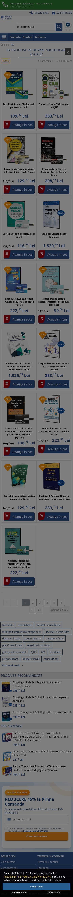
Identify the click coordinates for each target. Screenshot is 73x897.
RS (12, 44)
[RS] (6, 18)
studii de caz (51, 658)
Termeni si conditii (48, 861)
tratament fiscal (54, 638)
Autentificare (62, 13)
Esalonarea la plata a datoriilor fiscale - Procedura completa (54, 301)
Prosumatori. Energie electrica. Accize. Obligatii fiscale (54, 172)
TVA (43, 652)
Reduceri (40, 37)
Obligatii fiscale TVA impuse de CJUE (54, 106)
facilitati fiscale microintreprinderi (22, 631)
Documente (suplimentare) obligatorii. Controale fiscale (19, 170)
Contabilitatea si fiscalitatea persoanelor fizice (19, 497)
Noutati (28, 37)
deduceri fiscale (11, 638)
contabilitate (25, 625)
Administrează (19, 892)
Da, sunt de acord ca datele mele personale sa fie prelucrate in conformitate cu (36, 829)
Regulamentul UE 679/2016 (35, 831)
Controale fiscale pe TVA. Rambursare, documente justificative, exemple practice (19, 433)
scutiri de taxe (33, 638)
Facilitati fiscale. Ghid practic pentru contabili (19, 106)
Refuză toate (53, 892)
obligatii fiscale (31, 658)
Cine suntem (8, 861)
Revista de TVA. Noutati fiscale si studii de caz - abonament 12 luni (19, 366)
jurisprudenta (10, 658)
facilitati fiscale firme (48, 625)
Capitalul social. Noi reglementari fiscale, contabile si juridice (19, 563)
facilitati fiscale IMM (57, 631)
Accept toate (36, 886)
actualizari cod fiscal (38, 645)
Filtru (5, 60)
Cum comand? (9, 867)
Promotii (15, 37)
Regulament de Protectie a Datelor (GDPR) (27, 876)
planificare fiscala (12, 645)
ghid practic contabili (14, 652)
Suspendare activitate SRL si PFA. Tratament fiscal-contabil (53, 366)
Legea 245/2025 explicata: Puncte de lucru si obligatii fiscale (19, 301)
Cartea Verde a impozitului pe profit (19, 235)
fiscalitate (7, 625)
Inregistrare (39, 13)
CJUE (33, 652)
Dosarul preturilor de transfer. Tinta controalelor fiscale (54, 431)
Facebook (43, 867)
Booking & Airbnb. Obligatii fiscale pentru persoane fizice (54, 497)
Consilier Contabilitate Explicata (53, 235)
